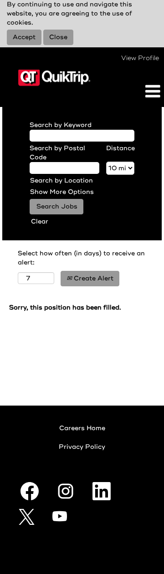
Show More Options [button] (62, 192)
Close (58, 37)
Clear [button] (39, 221)
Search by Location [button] (61, 180)
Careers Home (82, 428)
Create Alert (92, 278)
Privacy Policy (82, 447)
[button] (136, 91)
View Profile (140, 58)
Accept (24, 37)
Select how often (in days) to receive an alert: (81, 257)
